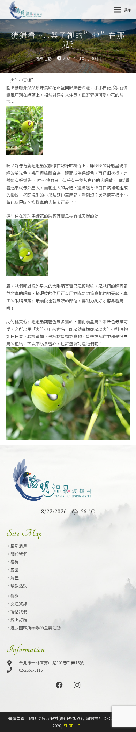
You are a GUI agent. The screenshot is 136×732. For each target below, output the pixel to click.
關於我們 (18, 554)
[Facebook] (59, 685)
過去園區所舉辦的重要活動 (35, 628)
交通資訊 (18, 603)
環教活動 (43, 58)
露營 (14, 569)
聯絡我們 (18, 611)
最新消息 (18, 546)
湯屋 (14, 577)
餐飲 (14, 596)
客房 (14, 561)
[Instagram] (76, 685)
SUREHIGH (73, 726)
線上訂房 (18, 619)
